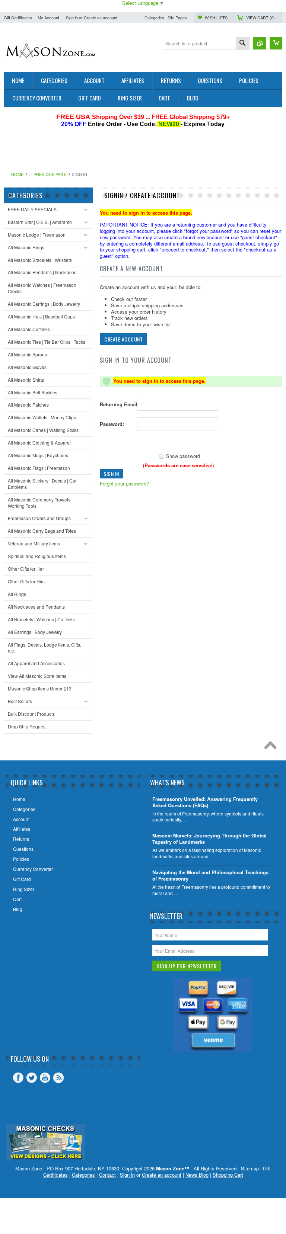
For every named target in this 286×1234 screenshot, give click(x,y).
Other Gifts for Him (26, 581)
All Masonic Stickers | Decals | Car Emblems (42, 483)
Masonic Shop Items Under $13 (40, 688)
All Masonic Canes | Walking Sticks (43, 430)
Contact (107, 1174)
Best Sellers (20, 701)
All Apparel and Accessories (36, 663)
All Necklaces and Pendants (36, 606)
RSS (58, 1078)
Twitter (31, 1078)
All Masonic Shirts (26, 379)
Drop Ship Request (27, 726)
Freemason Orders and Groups (39, 518)
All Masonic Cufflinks (29, 329)
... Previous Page (47, 174)
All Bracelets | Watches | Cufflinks (41, 619)
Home (17, 174)
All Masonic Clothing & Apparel (39, 442)
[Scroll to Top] (272, 747)
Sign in (72, 17)
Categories (83, 1174)
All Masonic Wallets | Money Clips (42, 417)
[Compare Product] (259, 43)
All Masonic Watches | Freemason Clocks (42, 288)
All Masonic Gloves (27, 367)
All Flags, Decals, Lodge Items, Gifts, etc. (44, 647)
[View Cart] (276, 43)
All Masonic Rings (26, 247)
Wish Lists (216, 17)
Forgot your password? (124, 483)
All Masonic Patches (28, 404)
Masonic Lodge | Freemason (37, 234)
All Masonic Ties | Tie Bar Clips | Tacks (46, 342)
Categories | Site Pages (165, 17)
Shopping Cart (228, 1174)
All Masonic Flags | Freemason (39, 468)
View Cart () (260, 17)
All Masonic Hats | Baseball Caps (41, 316)
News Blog (197, 1174)
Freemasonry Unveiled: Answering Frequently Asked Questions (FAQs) (205, 802)
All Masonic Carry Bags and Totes (42, 531)
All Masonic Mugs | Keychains (38, 455)
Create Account (123, 339)
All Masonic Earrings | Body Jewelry (44, 304)
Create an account (100, 17)
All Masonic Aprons (27, 354)
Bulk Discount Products (31, 714)
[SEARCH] (242, 43)
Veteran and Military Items (34, 543)
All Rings (17, 594)
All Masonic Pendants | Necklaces (42, 272)
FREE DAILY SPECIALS (32, 209)
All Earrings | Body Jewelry (35, 632)
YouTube (45, 1078)
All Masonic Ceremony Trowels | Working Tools (40, 502)
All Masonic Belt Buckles (32, 392)
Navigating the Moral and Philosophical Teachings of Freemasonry (210, 875)
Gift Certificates (18, 17)
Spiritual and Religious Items (37, 556)
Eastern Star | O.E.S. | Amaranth (40, 222)
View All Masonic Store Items (37, 676)
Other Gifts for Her (26, 568)
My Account (48, 17)
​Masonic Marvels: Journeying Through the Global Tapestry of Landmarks (209, 839)
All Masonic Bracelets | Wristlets (40, 260)
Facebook (18, 1078)
